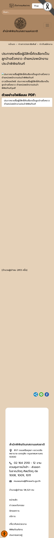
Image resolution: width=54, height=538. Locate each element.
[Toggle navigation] (47, 25)
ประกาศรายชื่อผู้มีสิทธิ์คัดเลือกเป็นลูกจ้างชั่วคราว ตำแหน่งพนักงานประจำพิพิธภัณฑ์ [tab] (27, 102)
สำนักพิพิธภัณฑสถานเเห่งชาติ (20, 31)
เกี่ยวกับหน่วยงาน (18, 524)
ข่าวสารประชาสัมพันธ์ (27, 44)
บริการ (12, 516)
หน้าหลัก (13, 500)
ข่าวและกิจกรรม (16, 505)
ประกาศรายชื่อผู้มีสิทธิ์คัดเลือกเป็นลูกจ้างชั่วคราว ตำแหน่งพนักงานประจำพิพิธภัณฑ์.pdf (25, 85)
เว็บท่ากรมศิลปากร (22, 5)
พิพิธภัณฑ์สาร (16, 529)
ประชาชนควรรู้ (15, 535)
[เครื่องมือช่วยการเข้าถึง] (4, 533)
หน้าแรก (11, 44)
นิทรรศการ (14, 511)
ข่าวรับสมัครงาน (45, 44)
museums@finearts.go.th (27, 481)
